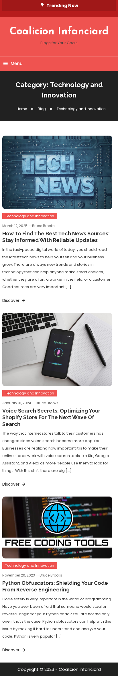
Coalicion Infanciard (59, 32)
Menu (17, 63)
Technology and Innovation (29, 216)
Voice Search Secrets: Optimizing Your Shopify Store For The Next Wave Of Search (51, 417)
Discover (11, 300)
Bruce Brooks (43, 225)
